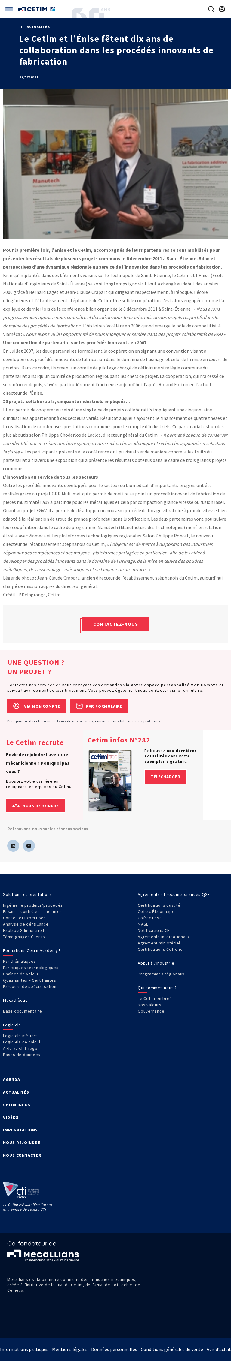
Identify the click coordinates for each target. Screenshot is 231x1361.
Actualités (38, 26)
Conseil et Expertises (24, 917)
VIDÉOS (11, 1117)
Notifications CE (154, 930)
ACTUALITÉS (16, 1092)
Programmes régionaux (161, 974)
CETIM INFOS (17, 1104)
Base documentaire (22, 1011)
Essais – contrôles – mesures (32, 911)
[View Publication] (110, 780)
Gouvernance (151, 1011)
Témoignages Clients (24, 936)
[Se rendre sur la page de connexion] (222, 9)
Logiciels (12, 1025)
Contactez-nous (115, 624)
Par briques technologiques (31, 967)
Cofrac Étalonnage (156, 911)
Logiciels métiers (20, 1035)
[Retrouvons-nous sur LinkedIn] (13, 846)
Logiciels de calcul (21, 1042)
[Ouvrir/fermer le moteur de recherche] (211, 9)
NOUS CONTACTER (22, 1155)
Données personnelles (114, 1349)
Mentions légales (70, 1349)
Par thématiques (19, 961)
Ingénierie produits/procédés (33, 905)
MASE (143, 924)
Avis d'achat (219, 1349)
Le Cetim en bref (154, 998)
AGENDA (11, 1079)
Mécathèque (15, 1000)
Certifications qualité (159, 905)
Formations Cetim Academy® (32, 950)
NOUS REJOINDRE (21, 1142)
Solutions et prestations (27, 894)
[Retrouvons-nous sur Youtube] (29, 846)
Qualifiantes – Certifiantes (29, 980)
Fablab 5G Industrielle (25, 930)
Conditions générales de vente (172, 1349)
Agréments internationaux (164, 936)
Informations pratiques (140, 721)
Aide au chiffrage (20, 1048)
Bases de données (21, 1054)
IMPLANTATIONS (20, 1130)
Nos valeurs (149, 1004)
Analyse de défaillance (26, 924)
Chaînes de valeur (21, 974)
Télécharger (165, 776)
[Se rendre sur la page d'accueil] (37, 9)
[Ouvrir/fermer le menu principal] (9, 9)
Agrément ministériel (159, 943)
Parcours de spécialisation (30, 986)
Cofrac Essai (150, 917)
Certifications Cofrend (160, 949)
